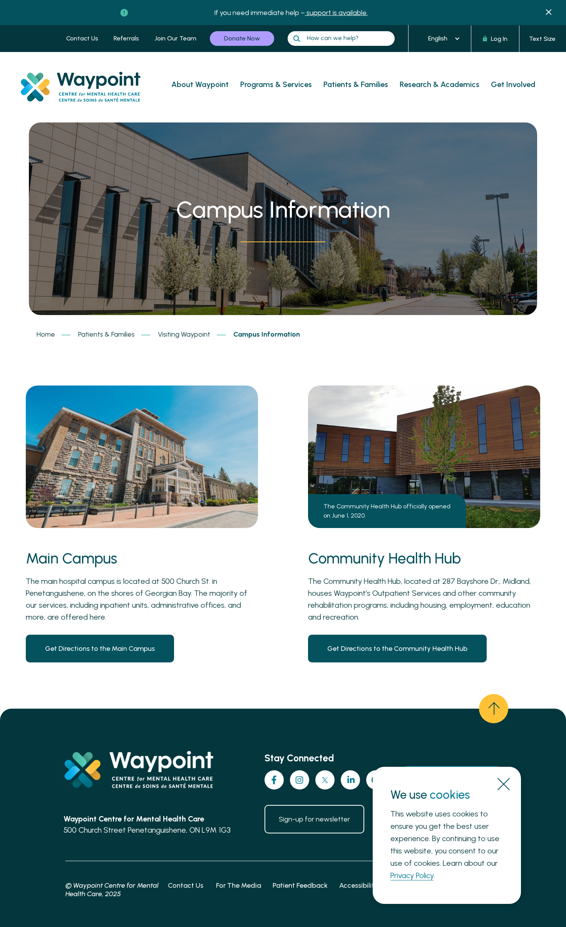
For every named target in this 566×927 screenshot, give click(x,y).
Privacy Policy (412, 875)
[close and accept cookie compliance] (503, 784)
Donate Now (242, 38)
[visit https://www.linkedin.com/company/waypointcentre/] (350, 780)
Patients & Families (355, 84)
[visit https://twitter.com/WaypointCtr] (325, 780)
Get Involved (513, 84)
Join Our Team (175, 38)
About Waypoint (200, 84)
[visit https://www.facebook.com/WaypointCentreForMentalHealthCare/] (274, 780)
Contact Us (82, 38)
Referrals (126, 38)
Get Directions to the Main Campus (100, 648)
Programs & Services (276, 84)
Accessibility (358, 885)
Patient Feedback (300, 885)
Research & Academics (439, 84)
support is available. (336, 12)
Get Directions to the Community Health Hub (397, 648)
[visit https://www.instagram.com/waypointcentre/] (299, 780)
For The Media (238, 885)
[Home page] (87, 109)
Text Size (542, 38)
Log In (499, 38)
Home (46, 334)
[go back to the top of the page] (493, 708)
